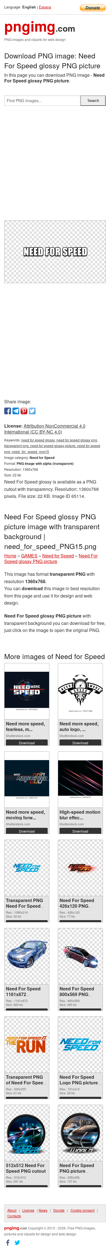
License (28, 1210)
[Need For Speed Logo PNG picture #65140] (80, 1044)
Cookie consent (82, 1210)
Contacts (14, 1215)
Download (27, 742)
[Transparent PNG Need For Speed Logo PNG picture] (27, 868)
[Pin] (24, 411)
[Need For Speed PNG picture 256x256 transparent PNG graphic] (80, 1133)
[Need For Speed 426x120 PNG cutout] (80, 868)
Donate (59, 1210)
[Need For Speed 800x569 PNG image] (80, 956)
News (43, 1210)
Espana (45, 7)
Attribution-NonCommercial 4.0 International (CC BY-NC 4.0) (44, 429)
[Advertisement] (55, 165)
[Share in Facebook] (7, 411)
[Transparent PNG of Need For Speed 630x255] (27, 1044)
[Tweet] (32, 411)
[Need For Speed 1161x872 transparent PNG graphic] (27, 956)
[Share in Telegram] (15, 411)
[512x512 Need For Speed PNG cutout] (27, 1133)
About (11, 1210)
